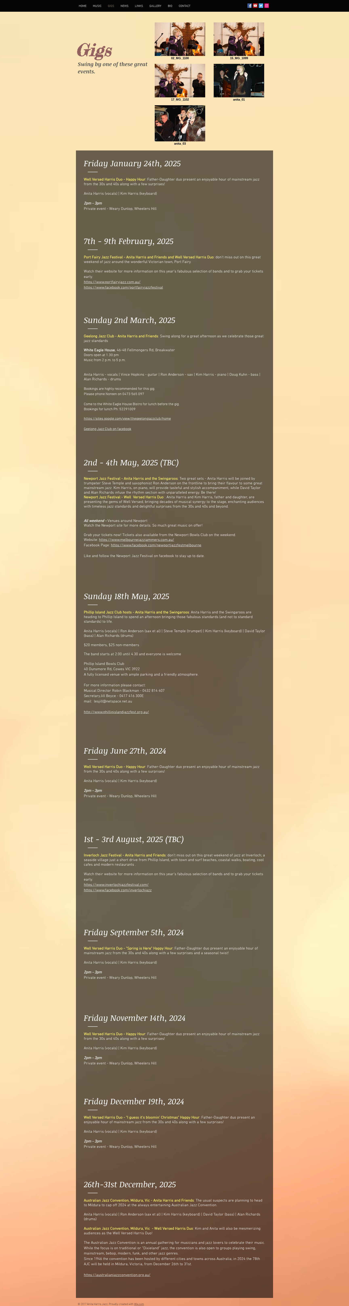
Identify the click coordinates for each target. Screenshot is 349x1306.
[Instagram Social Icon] (266, 5)
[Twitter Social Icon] (261, 5)
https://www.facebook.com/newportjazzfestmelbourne (156, 545)
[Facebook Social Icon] (249, 5)
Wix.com (139, 1304)
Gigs (94, 50)
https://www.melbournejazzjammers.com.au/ (136, 540)
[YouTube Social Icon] (255, 5)
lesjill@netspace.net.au (113, 701)
